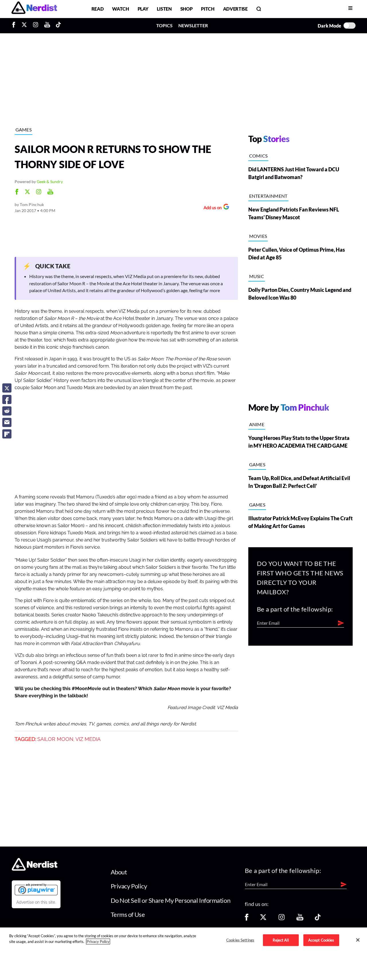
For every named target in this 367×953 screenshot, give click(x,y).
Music (256, 276)
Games (23, 129)
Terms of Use (128, 914)
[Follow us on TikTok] (318, 919)
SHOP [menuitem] (186, 8)
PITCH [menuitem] (207, 8)
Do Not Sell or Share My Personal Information (171, 900)
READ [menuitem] (97, 8)
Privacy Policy (129, 886)
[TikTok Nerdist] (58, 25)
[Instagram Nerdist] (35, 25)
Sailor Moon (55, 739)
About (119, 872)
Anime (257, 424)
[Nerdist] (34, 8)
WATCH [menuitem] (120, 8)
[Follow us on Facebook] (246, 919)
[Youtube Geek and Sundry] (50, 192)
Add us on (211, 208)
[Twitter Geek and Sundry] (27, 192)
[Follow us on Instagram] (281, 919)
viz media (88, 739)
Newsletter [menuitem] (193, 25)
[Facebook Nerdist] (15, 25)
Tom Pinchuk (32, 204)
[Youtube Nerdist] (47, 25)
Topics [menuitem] (164, 25)
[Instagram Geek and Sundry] (39, 192)
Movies (258, 236)
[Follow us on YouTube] (299, 919)
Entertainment (268, 196)
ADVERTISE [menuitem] (235, 8)
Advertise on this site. (36, 902)
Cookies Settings (240, 940)
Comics (258, 155)
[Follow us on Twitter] (263, 919)
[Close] (358, 939)
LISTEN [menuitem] (164, 8)
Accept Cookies (321, 940)
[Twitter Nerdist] (24, 25)
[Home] (34, 868)
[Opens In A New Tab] (36, 889)
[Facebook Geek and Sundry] (17, 192)
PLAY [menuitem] (143, 8)
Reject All (280, 940)
